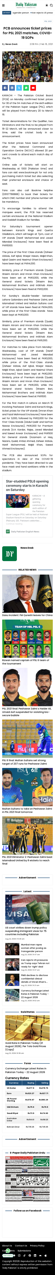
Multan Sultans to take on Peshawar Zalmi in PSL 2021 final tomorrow (27, 810)
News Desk (11, 44)
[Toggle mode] (47, 5)
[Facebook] (5, 88)
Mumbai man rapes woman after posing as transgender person (33, 948)
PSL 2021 (48, 21)
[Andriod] (40, 1255)
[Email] (33, 88)
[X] (19, 88)
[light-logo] (26, 5)
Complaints (8, 1251)
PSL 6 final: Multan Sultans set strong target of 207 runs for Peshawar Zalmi (24, 762)
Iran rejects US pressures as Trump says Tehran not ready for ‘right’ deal (35, 963)
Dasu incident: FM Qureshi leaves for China (27, 615)
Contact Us (21, 1246)
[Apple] (45, 1255)
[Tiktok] (24, 1255)
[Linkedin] (35, 1255)
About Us (7, 1246)
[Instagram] (19, 1255)
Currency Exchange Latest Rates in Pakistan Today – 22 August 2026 (35, 994)
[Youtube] (14, 1255)
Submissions (24, 1251)
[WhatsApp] (26, 88)
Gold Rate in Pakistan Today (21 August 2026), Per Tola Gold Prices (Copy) (25, 1046)
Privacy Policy (37, 1246)
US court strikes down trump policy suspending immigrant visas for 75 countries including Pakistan (26, 931)
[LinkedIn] (12, 88)
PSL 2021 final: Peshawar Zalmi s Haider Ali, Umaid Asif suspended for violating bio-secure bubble (26, 712)
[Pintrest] (30, 1255)
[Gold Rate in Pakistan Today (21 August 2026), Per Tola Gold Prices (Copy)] (27, 1027)
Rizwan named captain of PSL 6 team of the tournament (25, 662)
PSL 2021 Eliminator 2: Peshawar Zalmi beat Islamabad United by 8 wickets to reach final (27, 860)
